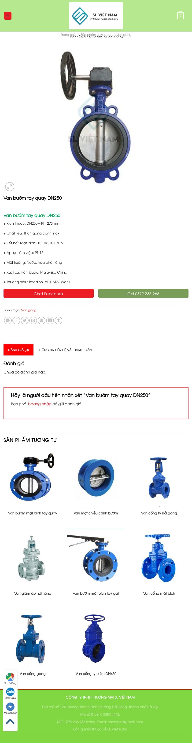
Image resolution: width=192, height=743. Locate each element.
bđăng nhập (40, 403)
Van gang (28, 310)
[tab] (18, 349)
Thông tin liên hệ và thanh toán (65, 350)
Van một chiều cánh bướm (96, 513)
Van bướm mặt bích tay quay (32, 513)
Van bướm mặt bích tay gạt (96, 593)
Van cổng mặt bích (159, 593)
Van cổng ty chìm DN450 (96, 673)
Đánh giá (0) (18, 350)
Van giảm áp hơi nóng (32, 593)
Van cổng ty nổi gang (159, 513)
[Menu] (8, 16)
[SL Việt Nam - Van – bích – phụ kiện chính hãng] (96, 16)
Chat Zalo (10, 697)
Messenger (10, 712)
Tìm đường (10, 682)
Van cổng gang (33, 673)
